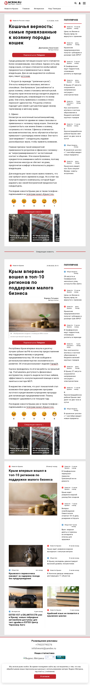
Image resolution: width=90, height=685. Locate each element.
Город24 (54, 364)
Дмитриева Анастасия (48, 48)
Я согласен (45, 676)
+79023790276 (44, 644)
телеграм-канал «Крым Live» (40, 194)
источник (25, 76)
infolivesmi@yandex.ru (44, 648)
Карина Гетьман (51, 298)
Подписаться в (34, 55)
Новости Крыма (70, 27)
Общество (70, 145)
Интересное (16, 611)
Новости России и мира (21, 20)
